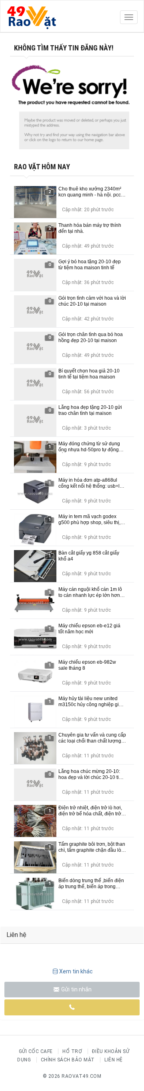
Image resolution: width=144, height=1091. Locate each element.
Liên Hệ (113, 1060)
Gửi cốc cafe (36, 1051)
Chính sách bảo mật (68, 1060)
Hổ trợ (72, 1051)
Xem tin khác (76, 971)
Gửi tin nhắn (76, 989)
